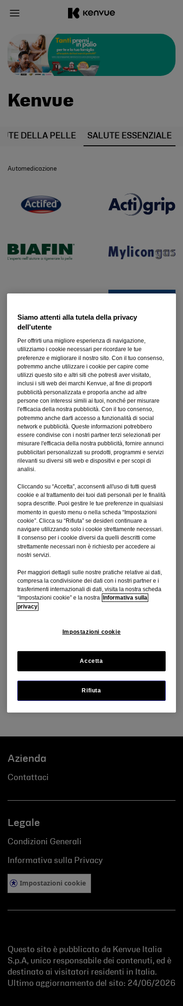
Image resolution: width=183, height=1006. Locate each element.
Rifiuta (91, 690)
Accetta (91, 661)
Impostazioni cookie (91, 632)
